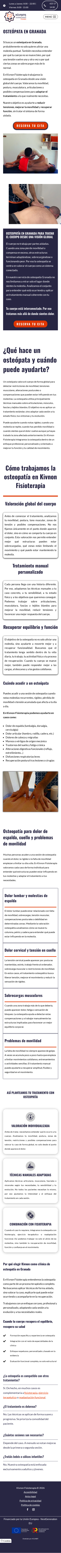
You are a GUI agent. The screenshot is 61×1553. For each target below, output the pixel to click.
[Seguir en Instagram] (33, 1509)
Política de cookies (30, 1504)
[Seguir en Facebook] (27, 1509)
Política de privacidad (30, 1500)
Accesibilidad (30, 1492)
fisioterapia (30, 1392)
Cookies (7, 1541)
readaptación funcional (32, 1397)
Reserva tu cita (30, 125)
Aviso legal (30, 1496)
